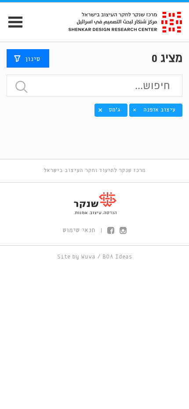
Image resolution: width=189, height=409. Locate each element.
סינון (32, 59)
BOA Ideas (117, 257)
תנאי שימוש (78, 230)
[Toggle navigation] (11, 22)
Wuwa (88, 257)
